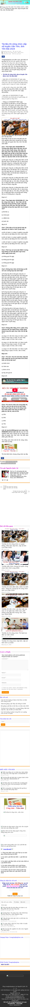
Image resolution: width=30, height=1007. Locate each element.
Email (4, 677)
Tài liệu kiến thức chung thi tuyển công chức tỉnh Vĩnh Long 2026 (15, 567)
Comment (5, 659)
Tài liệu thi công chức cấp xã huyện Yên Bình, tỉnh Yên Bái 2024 (10, 487)
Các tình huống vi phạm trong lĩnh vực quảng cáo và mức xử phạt (14, 712)
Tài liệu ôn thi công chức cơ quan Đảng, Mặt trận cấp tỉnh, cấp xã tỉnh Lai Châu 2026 (14, 545)
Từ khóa (16, 902)
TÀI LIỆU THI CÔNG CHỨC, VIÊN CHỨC (13, 52)
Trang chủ (4, 7)
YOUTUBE (19, 1003)
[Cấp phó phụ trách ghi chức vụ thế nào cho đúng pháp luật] (1, 918)
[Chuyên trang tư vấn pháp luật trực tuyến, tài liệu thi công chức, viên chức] (15, 2)
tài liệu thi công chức (11, 461)
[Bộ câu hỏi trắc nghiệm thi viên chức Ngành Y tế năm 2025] (1, 928)
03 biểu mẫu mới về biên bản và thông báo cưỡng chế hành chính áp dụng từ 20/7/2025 (14, 783)
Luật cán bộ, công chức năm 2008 (12, 87)
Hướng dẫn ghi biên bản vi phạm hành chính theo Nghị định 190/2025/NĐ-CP (14, 778)
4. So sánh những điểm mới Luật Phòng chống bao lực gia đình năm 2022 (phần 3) (14, 866)
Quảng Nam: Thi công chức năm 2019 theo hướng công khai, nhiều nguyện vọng (14, 913)
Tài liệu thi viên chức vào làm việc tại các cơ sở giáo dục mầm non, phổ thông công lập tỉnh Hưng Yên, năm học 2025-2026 (14, 611)
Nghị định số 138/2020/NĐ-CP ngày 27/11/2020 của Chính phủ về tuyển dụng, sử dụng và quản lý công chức (14, 97)
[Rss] (13, 988)
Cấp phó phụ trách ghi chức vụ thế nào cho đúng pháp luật (14, 919)
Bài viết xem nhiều (6, 902)
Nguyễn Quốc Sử (7, 51)
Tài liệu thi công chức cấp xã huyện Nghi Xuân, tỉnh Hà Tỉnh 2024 (19, 492)
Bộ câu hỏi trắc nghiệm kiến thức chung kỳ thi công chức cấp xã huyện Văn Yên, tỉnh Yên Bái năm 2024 (14, 63)
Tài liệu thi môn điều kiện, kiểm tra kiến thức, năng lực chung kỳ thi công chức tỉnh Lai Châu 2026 (15, 588)
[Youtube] (16, 988)
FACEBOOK (11, 1003)
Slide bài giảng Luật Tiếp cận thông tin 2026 (13, 703)
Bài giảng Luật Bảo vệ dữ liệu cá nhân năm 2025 (15, 706)
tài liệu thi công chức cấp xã (8, 463)
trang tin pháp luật (17, 896)
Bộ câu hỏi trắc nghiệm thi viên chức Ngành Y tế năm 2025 (14, 929)
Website (4, 682)
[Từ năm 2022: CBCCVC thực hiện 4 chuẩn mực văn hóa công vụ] (1, 923)
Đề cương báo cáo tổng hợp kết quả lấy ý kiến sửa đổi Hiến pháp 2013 (14, 788)
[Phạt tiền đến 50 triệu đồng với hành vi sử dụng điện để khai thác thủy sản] (1, 907)
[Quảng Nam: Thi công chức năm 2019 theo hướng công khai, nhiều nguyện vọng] (1, 912)
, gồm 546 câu (8, 437)
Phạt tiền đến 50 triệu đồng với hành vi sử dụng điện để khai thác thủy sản (14, 908)
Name (4, 672)
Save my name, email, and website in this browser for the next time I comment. (14, 688)
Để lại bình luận (7, 53)
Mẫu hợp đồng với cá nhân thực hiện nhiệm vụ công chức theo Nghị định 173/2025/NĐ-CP (14, 772)
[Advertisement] (15, 26)
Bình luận (4, 905)
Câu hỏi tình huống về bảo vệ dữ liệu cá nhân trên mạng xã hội (14, 700)
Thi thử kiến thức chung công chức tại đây (15, 454)
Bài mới (23, 902)
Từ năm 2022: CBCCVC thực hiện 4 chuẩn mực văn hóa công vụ (14, 924)
